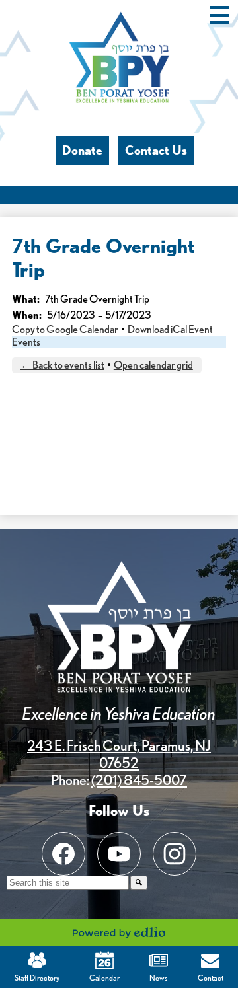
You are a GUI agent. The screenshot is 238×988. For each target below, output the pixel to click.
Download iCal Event (170, 329)
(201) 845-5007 (139, 779)
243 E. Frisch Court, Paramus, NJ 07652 (119, 754)
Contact (210, 978)
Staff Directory (37, 978)
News (158, 978)
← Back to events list (62, 365)
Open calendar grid (153, 365)
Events (26, 342)
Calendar (104, 978)
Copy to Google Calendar (65, 329)
